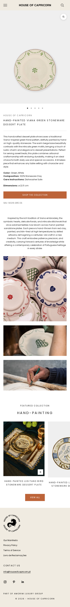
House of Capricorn (17, 115)
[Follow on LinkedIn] (22, 582)
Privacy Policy (10, 545)
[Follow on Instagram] (5, 582)
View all (35, 497)
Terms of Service (11, 550)
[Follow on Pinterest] (14, 582)
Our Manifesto (10, 540)
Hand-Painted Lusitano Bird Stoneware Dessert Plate (23, 483)
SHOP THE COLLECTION (35, 194)
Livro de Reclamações (15, 555)
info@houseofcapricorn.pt (17, 571)
